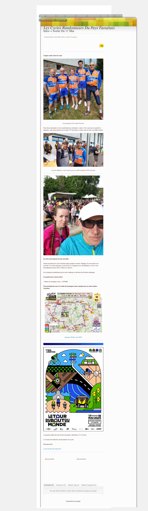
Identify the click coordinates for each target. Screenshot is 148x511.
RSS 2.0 (65, 491)
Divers (64, 37)
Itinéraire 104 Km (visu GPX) (73, 337)
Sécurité (119, 16)
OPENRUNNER (61, 20)
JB (51, 37)
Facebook (60, 16)
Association (81, 16)
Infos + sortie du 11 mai (58, 31)
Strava (111, 16)
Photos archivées (47, 20)
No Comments (73, 37)
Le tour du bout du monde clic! (52, 449)
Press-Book (70, 16)
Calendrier (50, 16)
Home (42, 16)
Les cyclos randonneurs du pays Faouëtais (79, 27)
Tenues (104, 16)
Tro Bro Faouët (93, 16)
